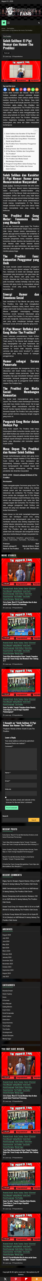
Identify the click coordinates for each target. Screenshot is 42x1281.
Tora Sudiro (26, 596)
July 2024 (6, 938)
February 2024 (7, 954)
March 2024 (6, 951)
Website (8, 789)
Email (7, 781)
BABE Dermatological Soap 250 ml (15, 889)
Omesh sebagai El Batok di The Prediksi (11, 546)
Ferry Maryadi (7, 591)
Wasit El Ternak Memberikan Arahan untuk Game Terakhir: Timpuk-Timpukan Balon (19, 1258)
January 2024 (7, 957)
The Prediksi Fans (33, 540)
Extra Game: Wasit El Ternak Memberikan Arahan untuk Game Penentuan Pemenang (20, 603)
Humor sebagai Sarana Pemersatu (18, 156)
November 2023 (8, 964)
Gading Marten (17, 591)
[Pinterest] (21, 89)
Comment (9, 746)
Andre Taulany (18, 588)
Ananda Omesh (8, 588)
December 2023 (8, 960)
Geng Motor (19, 538)
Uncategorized (7, 1032)
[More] (37, 89)
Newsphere (31, 1272)
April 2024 (6, 948)
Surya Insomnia (8, 596)
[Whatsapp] (33, 89)
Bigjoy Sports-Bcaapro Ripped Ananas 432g (18, 881)
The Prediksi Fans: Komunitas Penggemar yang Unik (21, 145)
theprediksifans (18, 56)
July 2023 (6, 976)
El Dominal (32, 588)
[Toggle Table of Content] (34, 130)
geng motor (24, 226)
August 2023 (7, 973)
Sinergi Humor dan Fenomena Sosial (19, 149)
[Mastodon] (25, 89)
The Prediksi (7, 36)
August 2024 (7, 935)
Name (7, 773)
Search (5, 816)
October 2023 (7, 967)
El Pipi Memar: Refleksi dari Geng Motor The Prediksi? (20, 152)
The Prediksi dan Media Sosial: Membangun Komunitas (17, 160)
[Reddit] (13, 89)
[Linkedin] (17, 89)
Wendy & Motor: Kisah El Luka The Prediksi (30, 546)
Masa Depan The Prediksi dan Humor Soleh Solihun (19, 167)
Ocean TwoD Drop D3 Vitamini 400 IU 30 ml (18, 907)
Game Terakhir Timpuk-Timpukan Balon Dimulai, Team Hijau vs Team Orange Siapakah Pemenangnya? (19, 709)
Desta (26, 588)
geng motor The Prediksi (23, 105)
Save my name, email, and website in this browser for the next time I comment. (20, 801)
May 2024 (6, 944)
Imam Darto (27, 591)
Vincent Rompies (8, 599)
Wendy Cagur (19, 599)
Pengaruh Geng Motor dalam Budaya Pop (21, 164)
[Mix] (29, 89)
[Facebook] (5, 89)
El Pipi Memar (11, 538)
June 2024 (6, 941)
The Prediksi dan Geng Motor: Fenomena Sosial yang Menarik (20, 140)
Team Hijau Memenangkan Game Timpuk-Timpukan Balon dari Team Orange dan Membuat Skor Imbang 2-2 (20, 658)
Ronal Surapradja (8, 594)
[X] (9, 89)
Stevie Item (28, 594)
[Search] (39, 23)
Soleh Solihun (8, 186)
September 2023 (8, 970)
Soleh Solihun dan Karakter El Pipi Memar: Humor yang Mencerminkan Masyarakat (21, 135)
